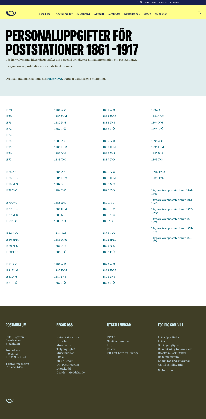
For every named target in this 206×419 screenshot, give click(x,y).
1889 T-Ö (109, 159)
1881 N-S (11, 276)
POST (111, 337)
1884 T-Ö (60, 190)
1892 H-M (109, 239)
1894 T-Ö (157, 128)
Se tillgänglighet (169, 345)
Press (154, 3)
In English (162, 3)
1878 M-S (12, 184)
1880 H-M (12, 239)
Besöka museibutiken (172, 353)
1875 (8, 147)
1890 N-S (109, 184)
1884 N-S (60, 184)
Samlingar (114, 14)
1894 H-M (157, 116)
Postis (111, 349)
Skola (147, 3)
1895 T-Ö (157, 159)
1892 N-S (109, 245)
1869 (9, 110)
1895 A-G (157, 141)
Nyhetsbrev (166, 370)
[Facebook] (137, 2)
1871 (8, 122)
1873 (9, 135)
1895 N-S (157, 153)
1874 (9, 141)
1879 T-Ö (11, 221)
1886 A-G (60, 233)
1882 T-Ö (60, 128)
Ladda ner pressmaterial (174, 360)
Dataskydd (63, 368)
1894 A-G (157, 110)
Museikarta (63, 345)
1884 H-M (60, 178)
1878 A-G (12, 172)
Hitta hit (62, 341)
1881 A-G (11, 264)
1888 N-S (109, 122)
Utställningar (64, 14)
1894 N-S (157, 122)
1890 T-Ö (109, 190)
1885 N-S (60, 215)
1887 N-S (60, 276)
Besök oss (45, 14)
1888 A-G (109, 110)
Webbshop (161, 14)
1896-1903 (158, 172)
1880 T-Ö (12, 252)
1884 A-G (60, 172)
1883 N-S (60, 153)
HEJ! (110, 345)
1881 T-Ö (11, 282)
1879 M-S (12, 215)
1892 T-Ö (109, 252)
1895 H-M (157, 147)
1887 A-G (60, 264)
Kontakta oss (132, 14)
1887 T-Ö (60, 282)
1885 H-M (60, 208)
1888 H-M (109, 116)
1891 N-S (109, 215)
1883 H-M (60, 147)
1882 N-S (60, 122)
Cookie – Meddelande (70, 372)
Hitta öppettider (168, 337)
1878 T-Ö (11, 190)
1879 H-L (12, 208)
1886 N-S (60, 245)
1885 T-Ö (60, 221)
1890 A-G (109, 172)
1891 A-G (109, 202)
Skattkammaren (118, 341)
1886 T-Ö (60, 252)
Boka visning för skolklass (175, 349)
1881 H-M (12, 270)
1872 (8, 128)
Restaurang (83, 14)
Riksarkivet (54, 78)
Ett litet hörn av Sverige (122, 353)
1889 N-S (109, 153)
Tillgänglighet (65, 349)
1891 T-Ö (108, 221)
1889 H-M (109, 147)
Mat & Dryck (64, 360)
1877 (8, 159)
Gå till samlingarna (170, 364)
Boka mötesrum (168, 357)
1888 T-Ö (109, 128)
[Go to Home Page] (11, 13)
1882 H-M (60, 116)
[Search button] (199, 12)
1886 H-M (60, 239)
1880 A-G (12, 233)
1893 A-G (109, 264)
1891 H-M (109, 208)
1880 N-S (12, 245)
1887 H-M (60, 270)
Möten (147, 14)
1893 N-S (109, 276)
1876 (9, 153)
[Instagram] (141, 2)
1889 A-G (109, 141)
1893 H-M (109, 270)
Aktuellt (99, 14)
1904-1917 (157, 178)
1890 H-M (109, 178)
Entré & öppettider (68, 337)
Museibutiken (65, 353)
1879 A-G (12, 202)
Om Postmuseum (67, 364)
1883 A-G (60, 141)
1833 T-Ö (60, 159)
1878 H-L (12, 178)
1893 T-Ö (109, 282)
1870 (9, 116)
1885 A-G (60, 202)
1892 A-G (109, 233)
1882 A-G (60, 110)
